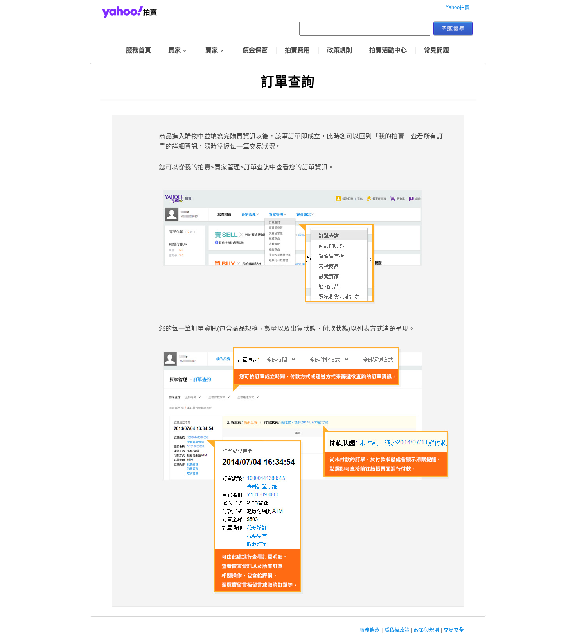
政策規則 (339, 50)
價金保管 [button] (255, 50)
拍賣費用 (297, 50)
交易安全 (454, 630)
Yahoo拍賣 (458, 7)
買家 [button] (174, 50)
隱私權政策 (397, 630)
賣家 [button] (211, 50)
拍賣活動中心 (388, 50)
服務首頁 (138, 50)
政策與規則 (426, 630)
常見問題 (436, 50)
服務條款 (369, 630)
